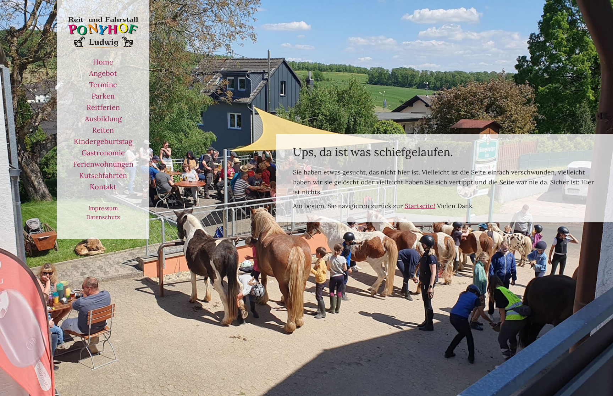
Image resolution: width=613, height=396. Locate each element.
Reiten (103, 130)
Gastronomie (103, 152)
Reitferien (103, 107)
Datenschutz (103, 217)
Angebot (103, 73)
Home (103, 61)
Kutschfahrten (103, 175)
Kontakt (103, 186)
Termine (103, 84)
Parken (103, 95)
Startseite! (420, 206)
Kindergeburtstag (103, 141)
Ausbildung (103, 118)
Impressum (103, 208)
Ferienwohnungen (103, 164)
